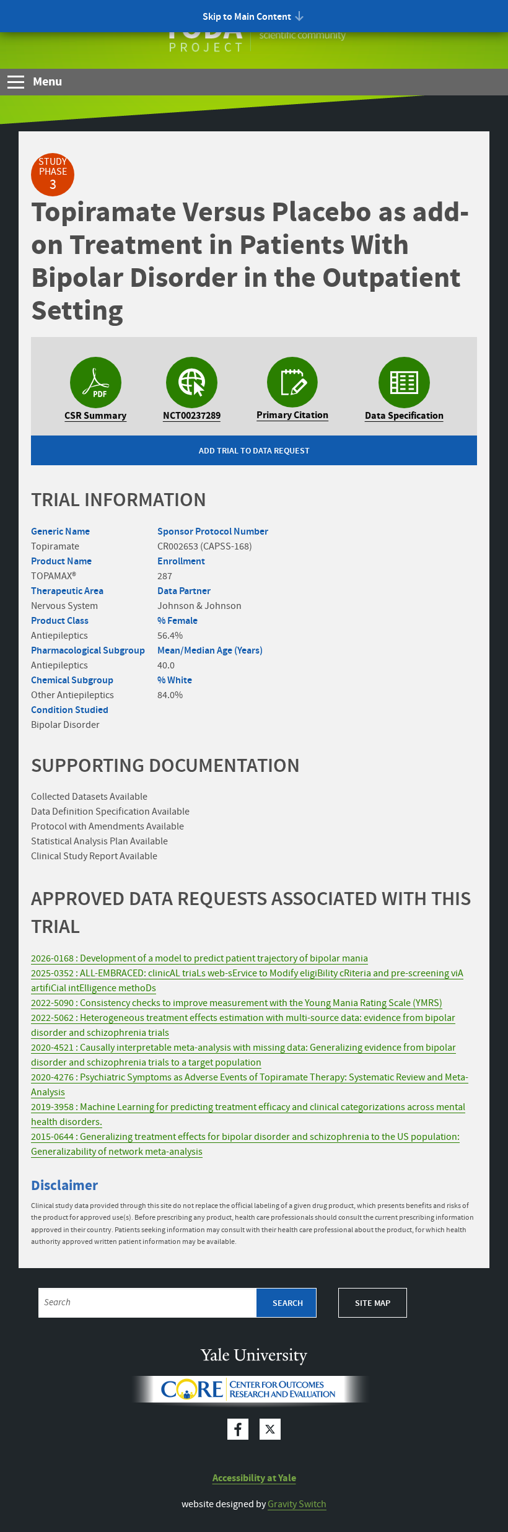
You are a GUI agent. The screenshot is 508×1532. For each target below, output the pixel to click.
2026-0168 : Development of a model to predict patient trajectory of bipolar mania (199, 958)
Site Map (372, 1303)
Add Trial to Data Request (254, 451)
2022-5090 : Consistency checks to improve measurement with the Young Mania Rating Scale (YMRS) (236, 1003)
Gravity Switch (297, 1504)
